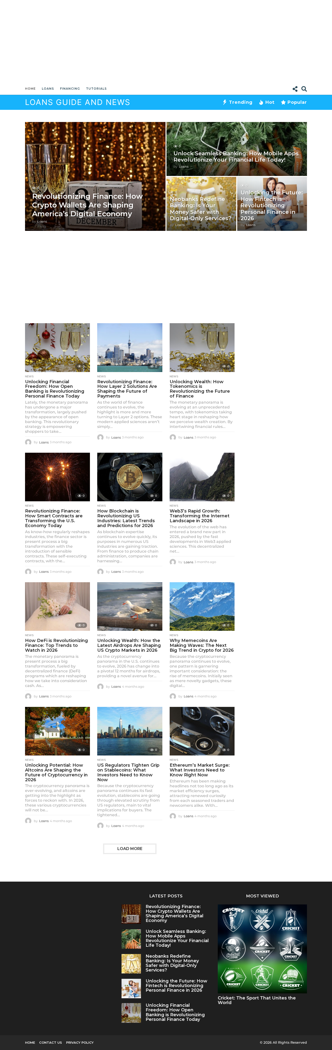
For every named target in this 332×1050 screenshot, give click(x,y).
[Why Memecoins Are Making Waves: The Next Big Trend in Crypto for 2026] (202, 606)
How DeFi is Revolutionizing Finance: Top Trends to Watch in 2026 (56, 645)
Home (30, 88)
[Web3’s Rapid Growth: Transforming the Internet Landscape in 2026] (202, 477)
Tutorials (96, 88)
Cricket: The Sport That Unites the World (257, 1000)
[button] (295, 89)
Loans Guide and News (77, 102)
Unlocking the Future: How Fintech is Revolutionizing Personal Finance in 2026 (272, 205)
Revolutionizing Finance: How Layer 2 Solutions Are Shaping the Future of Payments (127, 389)
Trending (241, 102)
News (29, 376)
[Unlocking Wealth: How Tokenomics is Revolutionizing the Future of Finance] (202, 347)
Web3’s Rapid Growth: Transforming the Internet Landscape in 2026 (199, 515)
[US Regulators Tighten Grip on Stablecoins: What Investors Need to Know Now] (129, 731)
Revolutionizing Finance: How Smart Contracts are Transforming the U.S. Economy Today (54, 518)
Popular (297, 102)
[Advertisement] (166, 41)
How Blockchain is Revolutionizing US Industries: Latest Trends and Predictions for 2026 (126, 518)
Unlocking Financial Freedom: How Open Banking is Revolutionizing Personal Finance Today (54, 389)
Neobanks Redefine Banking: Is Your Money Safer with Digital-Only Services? (200, 209)
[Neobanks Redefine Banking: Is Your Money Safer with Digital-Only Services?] (131, 964)
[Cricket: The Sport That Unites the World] (262, 949)
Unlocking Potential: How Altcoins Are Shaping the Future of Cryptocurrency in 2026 (56, 772)
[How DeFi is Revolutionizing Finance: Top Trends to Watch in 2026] (57, 606)
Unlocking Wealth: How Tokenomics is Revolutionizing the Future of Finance (200, 389)
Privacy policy (80, 1042)
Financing (70, 88)
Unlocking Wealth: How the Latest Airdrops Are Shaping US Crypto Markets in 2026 (129, 645)
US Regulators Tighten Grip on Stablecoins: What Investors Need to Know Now (128, 772)
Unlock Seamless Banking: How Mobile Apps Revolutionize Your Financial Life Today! (236, 156)
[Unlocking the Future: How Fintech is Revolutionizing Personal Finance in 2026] (131, 988)
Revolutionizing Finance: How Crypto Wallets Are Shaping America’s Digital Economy (87, 205)
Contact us (50, 1042)
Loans (48, 88)
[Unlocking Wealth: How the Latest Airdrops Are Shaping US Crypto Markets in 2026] (129, 606)
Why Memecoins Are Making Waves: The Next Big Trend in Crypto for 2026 (202, 645)
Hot (270, 102)
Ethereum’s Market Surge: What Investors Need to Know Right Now (200, 770)
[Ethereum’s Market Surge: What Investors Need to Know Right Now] (202, 731)
